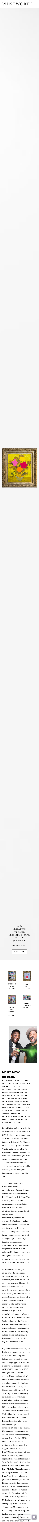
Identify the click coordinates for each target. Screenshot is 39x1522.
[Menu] (34, 4)
